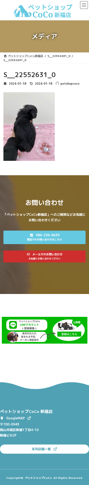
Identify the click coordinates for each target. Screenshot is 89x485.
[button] (44, 237)
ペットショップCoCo (38, 478)
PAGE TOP (82, 466)
